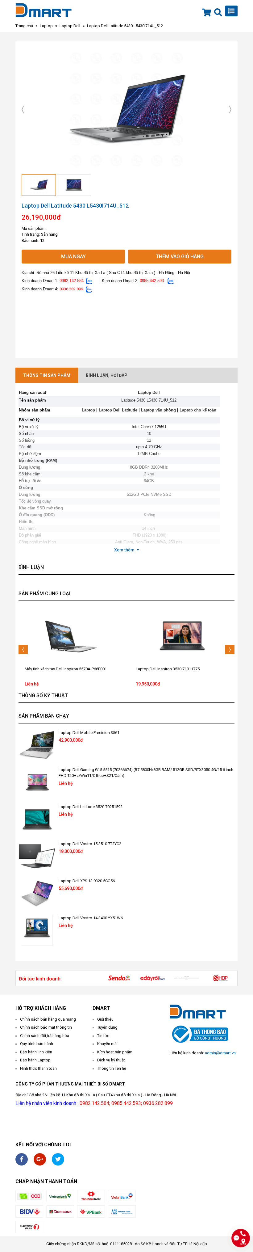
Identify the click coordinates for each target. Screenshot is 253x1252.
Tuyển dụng (107, 1027)
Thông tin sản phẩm (46, 375)
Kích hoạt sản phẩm (114, 1052)
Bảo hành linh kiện (36, 1052)
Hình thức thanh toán (38, 1068)
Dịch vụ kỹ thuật (111, 1060)
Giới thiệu (105, 1019)
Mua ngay (73, 256)
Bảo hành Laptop (35, 1060)
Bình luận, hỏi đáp (106, 375)
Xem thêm (124, 549)
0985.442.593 (152, 280)
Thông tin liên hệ (111, 1068)
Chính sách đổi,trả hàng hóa (44, 1035)
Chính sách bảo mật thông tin (46, 1027)
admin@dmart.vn (220, 1053)
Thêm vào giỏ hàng (180, 256)
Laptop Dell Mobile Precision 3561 (89, 732)
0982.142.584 (72, 280)
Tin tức (103, 1035)
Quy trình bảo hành (36, 1043)
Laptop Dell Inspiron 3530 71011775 (168, 669)
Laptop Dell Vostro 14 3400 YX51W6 (91, 918)
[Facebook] (21, 1159)
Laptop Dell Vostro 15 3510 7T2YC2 (90, 843)
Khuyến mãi (107, 1043)
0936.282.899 (71, 289)
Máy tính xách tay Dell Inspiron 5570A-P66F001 (66, 669)
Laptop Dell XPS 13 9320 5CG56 (87, 881)
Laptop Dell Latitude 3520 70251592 (90, 806)
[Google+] (40, 1159)
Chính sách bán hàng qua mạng (48, 1019)
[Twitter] (58, 1159)
